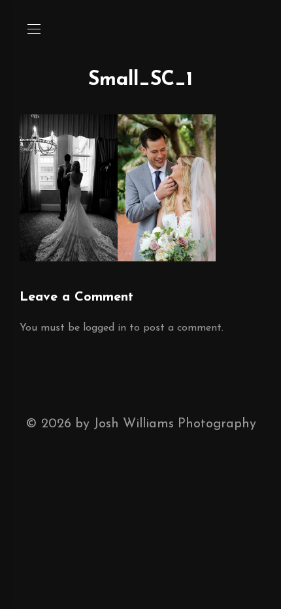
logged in (104, 328)
